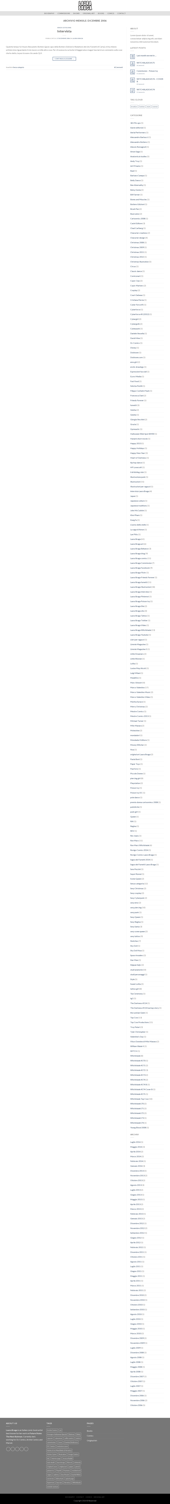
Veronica (67, 1483)
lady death (51, 1462)
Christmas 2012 (137, 257)
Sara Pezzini (135, 869)
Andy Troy (134, 161)
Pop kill (58, 1471)
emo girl (133, 362)
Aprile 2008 (135, 1371)
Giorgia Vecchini (137, 419)
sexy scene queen (137, 931)
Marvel (69, 1462)
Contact (121, 13)
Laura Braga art (136, 544)
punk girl (134, 812)
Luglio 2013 (135, 1190)
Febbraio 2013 (136, 1214)
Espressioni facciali (138, 371)
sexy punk (134, 912)
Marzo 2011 (135, 1285)
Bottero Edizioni (137, 204)
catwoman (58, 1438)
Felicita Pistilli (136, 386)
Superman (50, 1483)
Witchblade (135, 1056)
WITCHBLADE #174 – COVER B (150, 80)
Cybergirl (134, 319)
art (60, 1430)
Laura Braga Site (137, 606)
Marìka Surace (136, 701)
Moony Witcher (137, 745)
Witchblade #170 (137, 1060)
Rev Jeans (134, 835)
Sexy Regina (135, 922)
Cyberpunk (135, 328)
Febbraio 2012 (136, 1247)
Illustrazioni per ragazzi (140, 486)
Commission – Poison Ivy (147, 71)
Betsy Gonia (135, 190)
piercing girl (135, 778)
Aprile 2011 (135, 1281)
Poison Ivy (134, 788)
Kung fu (133, 520)
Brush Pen (134, 209)
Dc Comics (135, 343)
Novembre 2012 (137, 1228)
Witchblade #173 (137, 1075)
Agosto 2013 (136, 1185)
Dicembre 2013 (137, 1171)
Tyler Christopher (137, 1032)
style (148, 107)
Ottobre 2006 (136, 1405)
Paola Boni (135, 759)
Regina (133, 826)
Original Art (89, 13)
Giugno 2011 (135, 1271)
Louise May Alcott (138, 668)
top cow (59, 1483)
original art (63, 1467)
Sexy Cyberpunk (137, 898)
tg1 (131, 998)
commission (51, 1442)
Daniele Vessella (137, 333)
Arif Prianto (135, 166)
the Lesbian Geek (137, 1013)
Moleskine (134, 730)
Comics (110, 13)
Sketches (134, 941)
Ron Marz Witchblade (139, 845)
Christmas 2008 (137, 242)
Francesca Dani (136, 395)
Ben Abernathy (136, 185)
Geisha (133, 410)
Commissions (63, 13)
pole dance (135, 797)
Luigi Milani (135, 673)
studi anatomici (136, 969)
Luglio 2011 (135, 1266)
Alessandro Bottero (138, 142)
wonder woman (52, 1487)
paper (71, 1467)
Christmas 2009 (137, 247)
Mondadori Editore (138, 740)
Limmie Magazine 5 (138, 649)
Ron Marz (134, 840)
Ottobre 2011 (136, 1257)
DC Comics (51, 1446)
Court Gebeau (136, 295)
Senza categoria (64, 27)
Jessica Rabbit (67, 1458)
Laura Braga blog (137, 553)
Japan (132, 496)
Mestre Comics (136, 711)
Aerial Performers (138, 132)
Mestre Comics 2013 (139, 716)
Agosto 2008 (136, 1357)
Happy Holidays (137, 448)
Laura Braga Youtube (139, 635)
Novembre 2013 (137, 1175)
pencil (77, 1467)
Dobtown (134, 352)
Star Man (134, 960)
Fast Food (134, 381)
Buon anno (134, 214)
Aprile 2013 (135, 1204)
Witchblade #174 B (138, 1084)
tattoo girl (134, 989)
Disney (133, 347)
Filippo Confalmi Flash (139, 391)
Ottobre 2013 (136, 1180)
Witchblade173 (137, 1118)
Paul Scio (134, 769)
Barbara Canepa (137, 175)
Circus (133, 266)
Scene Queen (135, 879)
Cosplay (133, 290)
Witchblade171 (137, 1108)
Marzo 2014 (135, 1156)
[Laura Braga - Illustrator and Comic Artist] (85, 5)
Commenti (118, 67)
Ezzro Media (135, 376)
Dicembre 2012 (137, 1223)
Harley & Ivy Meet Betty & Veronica (59, 1450)
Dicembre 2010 (137, 1295)
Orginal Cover (52, 1467)
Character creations (138, 233)
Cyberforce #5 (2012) (139, 314)
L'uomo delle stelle (138, 524)
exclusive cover (62, 1446)
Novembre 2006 (137, 1400)
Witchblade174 (137, 1123)
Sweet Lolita (135, 984)
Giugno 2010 (135, 1324)
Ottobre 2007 (136, 1381)
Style (132, 979)
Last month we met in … (146, 55)
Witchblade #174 (137, 1079)
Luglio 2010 (135, 1319)
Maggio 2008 (136, 1367)
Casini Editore (136, 223)
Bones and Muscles (138, 199)
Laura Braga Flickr (138, 572)
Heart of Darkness (138, 458)
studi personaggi (137, 974)
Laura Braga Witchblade (140, 630)
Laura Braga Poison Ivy (140, 601)
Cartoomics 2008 (137, 218)
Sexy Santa (134, 926)
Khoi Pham (135, 515)
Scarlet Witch (76, 1475)
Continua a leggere (64, 59)
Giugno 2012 (135, 1237)
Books (101, 13)
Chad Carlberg (136, 228)
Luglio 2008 (135, 1362)
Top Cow (134, 1017)
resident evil (76, 1471)
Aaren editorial (136, 127)
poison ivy (50, 1471)
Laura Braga (78, 38)
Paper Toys (135, 764)
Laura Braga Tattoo (138, 615)
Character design (137, 238)
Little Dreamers (137, 654)
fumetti (133, 405)
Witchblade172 (137, 1113)
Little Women (136, 658)
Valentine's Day (136, 1036)
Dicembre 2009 (137, 1338)
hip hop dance (136, 462)
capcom (50, 1438)
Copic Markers (136, 285)
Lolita (132, 663)
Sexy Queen (135, 917)
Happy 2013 (135, 443)
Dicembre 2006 (137, 1395)
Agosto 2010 (136, 1314)
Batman (71, 1434)
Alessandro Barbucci (139, 137)
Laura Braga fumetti (138, 582)
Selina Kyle (59, 1479)
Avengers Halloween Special (57, 1434)
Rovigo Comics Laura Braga (142, 855)
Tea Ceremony (136, 993)
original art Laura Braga (140, 754)
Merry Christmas (137, 706)
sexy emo (134, 902)
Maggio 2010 (136, 1328)
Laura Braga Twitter (138, 620)
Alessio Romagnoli (138, 147)
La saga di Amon (137, 529)
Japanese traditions (138, 505)
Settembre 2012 (137, 1233)
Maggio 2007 (136, 1391)
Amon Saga (135, 151)
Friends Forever (137, 400)
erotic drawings (137, 367)
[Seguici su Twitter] (156, 5)
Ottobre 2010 (136, 1304)
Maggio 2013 (136, 1199)
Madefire (134, 678)
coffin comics (68, 1438)
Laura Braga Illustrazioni (140, 587)
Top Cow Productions (139, 1022)
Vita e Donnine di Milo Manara (143, 1041)
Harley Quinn (52, 1454)
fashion (142, 107)
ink (48, 1458)
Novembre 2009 (137, 1343)
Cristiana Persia (137, 300)
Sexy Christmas (136, 888)
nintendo (77, 1462)
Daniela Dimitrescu (71, 1442)
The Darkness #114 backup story (144, 1008)
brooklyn (134, 107)
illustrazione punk (137, 477)
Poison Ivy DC (136, 792)
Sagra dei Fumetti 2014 (140, 859)
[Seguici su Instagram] (153, 5)
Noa (132, 749)
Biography (49, 13)
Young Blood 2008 (138, 1127)
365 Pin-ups (135, 123)
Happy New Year (137, 453)
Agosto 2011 (136, 1261)
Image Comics (73, 1454)
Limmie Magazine (137, 644)
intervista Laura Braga (139, 491)
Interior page (56, 1458)
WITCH (133, 1051)
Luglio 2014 (135, 1142)
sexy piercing (136, 907)
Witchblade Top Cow (139, 1099)
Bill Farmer (135, 194)
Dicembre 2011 (137, 1252)
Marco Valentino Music (140, 692)
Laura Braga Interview (139, 592)
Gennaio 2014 (136, 1166)
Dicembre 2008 (137, 1352)
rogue (49, 1475)
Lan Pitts (134, 534)
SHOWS (76, 13)
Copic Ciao (135, 281)
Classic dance (136, 271)
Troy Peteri (135, 1027)
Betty (78, 1434)
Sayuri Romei (135, 874)
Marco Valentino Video (140, 697)
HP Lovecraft (136, 467)
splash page (70, 1479)
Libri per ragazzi (137, 639)
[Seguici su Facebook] (149, 5)
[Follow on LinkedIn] (162, 5)
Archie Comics (52, 1430)
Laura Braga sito (137, 611)
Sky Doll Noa (136, 950)
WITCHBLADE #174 (146, 89)
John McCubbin (137, 510)
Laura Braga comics (138, 558)
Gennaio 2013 (136, 1218)
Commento (141, 73)
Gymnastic (135, 429)
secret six (50, 1479)
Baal (132, 171)
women (155, 107)
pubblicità (134, 807)
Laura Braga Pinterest (139, 596)
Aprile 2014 (135, 1151)
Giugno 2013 (135, 1194)
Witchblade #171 (137, 1065)
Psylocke (66, 1471)
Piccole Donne (136, 773)
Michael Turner (136, 721)
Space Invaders (136, 955)
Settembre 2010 (137, 1309)
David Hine (135, 338)
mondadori (135, 735)
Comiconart (135, 276)
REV (132, 831)
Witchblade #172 (137, 1070)
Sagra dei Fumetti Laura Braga (143, 864)
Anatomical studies (138, 156)
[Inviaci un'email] (159, 5)
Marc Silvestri (136, 682)
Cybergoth (135, 324)
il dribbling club (137, 472)
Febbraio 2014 (136, 1161)
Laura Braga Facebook (140, 568)
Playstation (135, 783)
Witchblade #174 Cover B (141, 1089)
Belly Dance (135, 180)
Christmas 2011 (137, 252)
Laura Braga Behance (139, 548)
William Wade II (137, 1046)
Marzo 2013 (135, 1209)
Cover (60, 1442)
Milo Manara (136, 725)
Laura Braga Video (138, 625)
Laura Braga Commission (141, 563)
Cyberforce (135, 309)
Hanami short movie (138, 438)
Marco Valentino (137, 687)
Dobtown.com (136, 357)
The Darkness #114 (138, 1003)
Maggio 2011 (136, 1276)
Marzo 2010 (135, 1333)
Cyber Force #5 (136, 304)
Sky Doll (133, 946)
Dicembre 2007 (137, 1376)
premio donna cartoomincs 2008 (144, 802)
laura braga (61, 1462)
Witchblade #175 (137, 1094)
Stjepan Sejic (135, 965)
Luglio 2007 (135, 1386)
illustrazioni (135, 481)
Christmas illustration (139, 261)
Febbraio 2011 (136, 1290)
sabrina (56, 1475)
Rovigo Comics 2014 (139, 850)
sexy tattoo (135, 936)
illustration (62, 1454)
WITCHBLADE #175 (146, 62)
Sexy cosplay (135, 893)
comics (78, 1438)
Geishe (133, 415)
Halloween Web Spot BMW (142, 434)
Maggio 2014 (136, 1147)
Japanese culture (137, 501)
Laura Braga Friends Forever (142, 577)
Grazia (133, 424)
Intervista (64, 31)
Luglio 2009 (135, 1348)
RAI (132, 821)
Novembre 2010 (137, 1300)
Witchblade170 (137, 1103)
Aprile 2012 (135, 1242)
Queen (133, 816)
